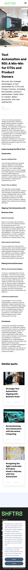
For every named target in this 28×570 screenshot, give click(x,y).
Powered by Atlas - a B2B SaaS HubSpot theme (14, 568)
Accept (14, 559)
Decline (14, 563)
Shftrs (3, 107)
